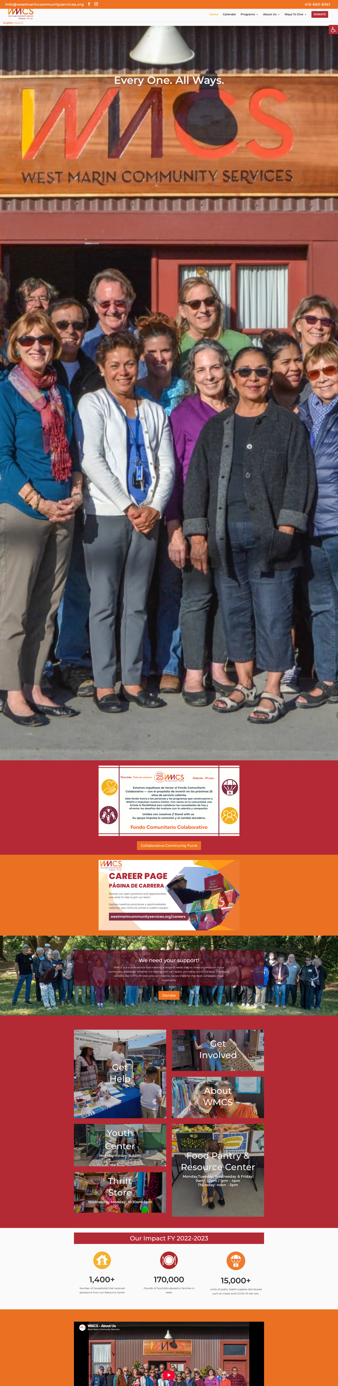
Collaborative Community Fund (169, 845)
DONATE (320, 14)
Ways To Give (293, 14)
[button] (333, 29)
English (8, 22)
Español (18, 22)
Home (213, 14)
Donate (169, 995)
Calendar (229, 14)
